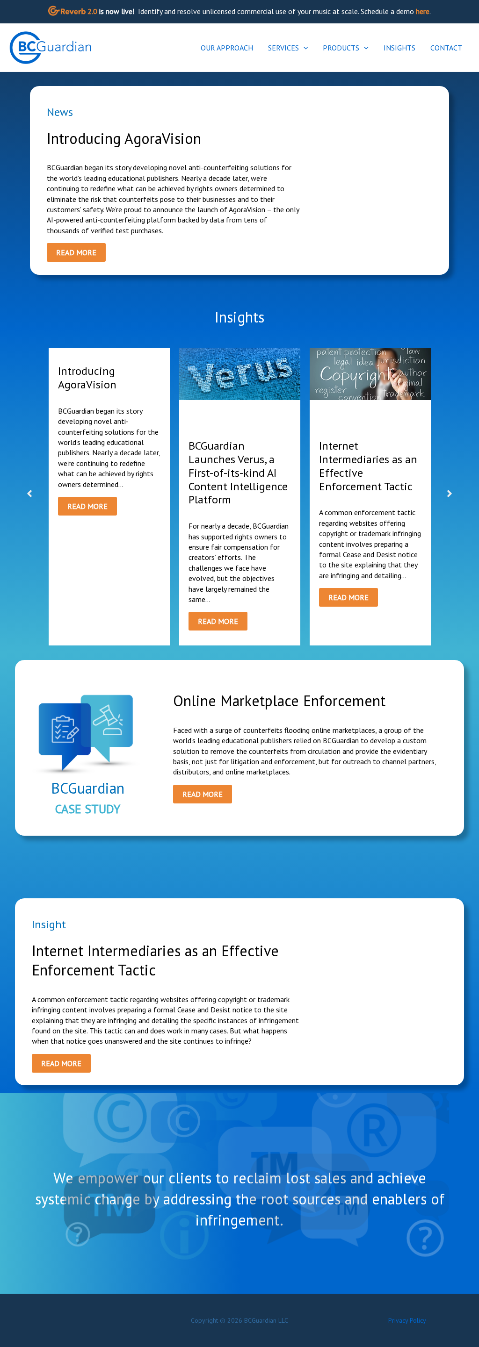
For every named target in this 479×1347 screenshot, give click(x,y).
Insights (399, 47)
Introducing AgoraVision (124, 138)
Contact (446, 47)
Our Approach (227, 47)
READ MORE (87, 506)
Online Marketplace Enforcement (279, 700)
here (422, 11)
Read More (76, 252)
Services (283, 47)
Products (341, 47)
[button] (29, 493)
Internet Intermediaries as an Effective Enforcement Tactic (368, 465)
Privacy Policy (407, 1320)
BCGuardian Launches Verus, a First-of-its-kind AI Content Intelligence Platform (238, 472)
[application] (303, 47)
